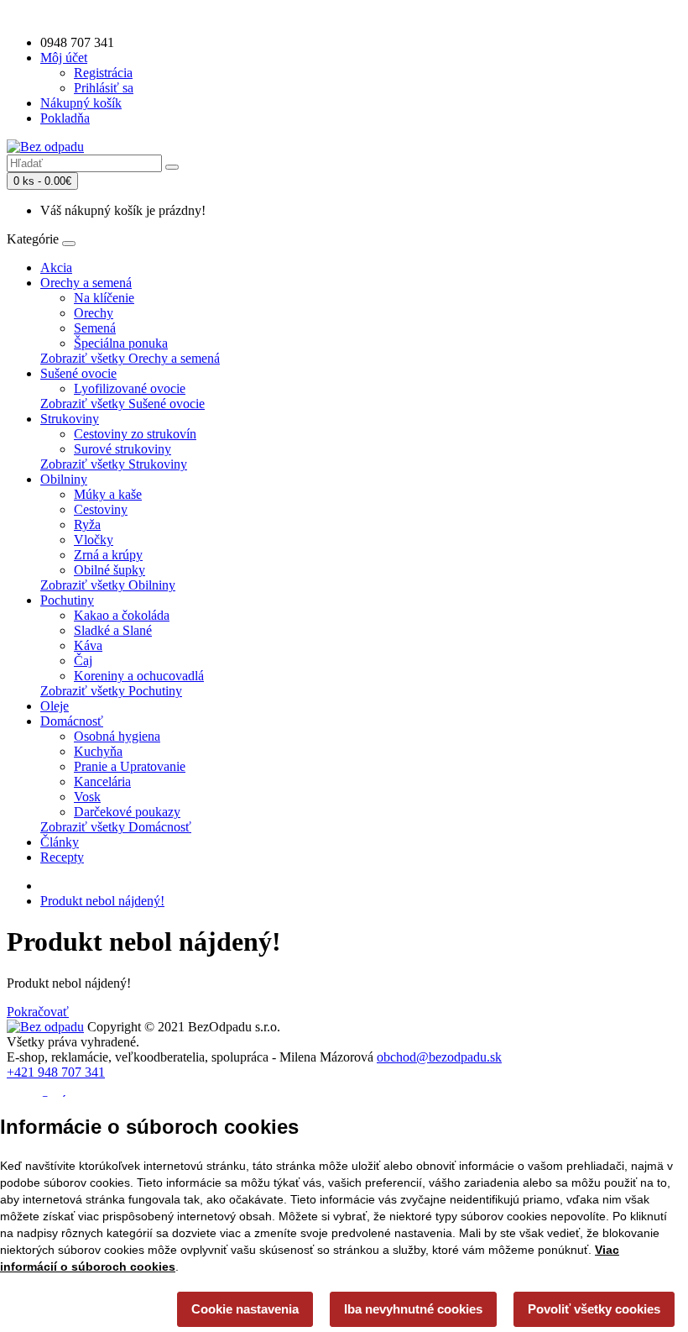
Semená (95, 328)
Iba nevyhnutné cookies (413, 1309)
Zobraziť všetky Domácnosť (115, 827)
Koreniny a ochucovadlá (139, 676)
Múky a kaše (108, 494)
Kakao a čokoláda (121, 615)
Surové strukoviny (122, 449)
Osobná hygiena (117, 736)
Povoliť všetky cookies (594, 1309)
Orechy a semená (86, 282)
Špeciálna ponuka (121, 343)
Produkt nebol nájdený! (102, 901)
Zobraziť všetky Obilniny (107, 585)
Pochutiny (67, 600)
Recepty (62, 857)
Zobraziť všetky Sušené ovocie (122, 403)
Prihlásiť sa (103, 88)
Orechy (93, 313)
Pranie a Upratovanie (129, 766)
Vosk (87, 796)
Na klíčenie (104, 298)
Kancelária (102, 781)
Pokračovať (38, 1011)
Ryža (87, 524)
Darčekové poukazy (127, 812)
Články (59, 842)
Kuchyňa (98, 751)
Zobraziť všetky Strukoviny (113, 464)
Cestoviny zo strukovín (135, 434)
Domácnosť (71, 721)
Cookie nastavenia (245, 1309)
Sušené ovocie (78, 373)
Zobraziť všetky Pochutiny (111, 691)
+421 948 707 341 (56, 1072)
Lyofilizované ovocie (129, 388)
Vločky (93, 539)
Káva (88, 645)
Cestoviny (101, 509)
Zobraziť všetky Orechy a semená (130, 358)
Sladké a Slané (113, 630)
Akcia (56, 267)
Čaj (83, 660)
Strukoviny (69, 419)
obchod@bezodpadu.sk (439, 1057)
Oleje (54, 706)
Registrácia (103, 73)
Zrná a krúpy (108, 555)
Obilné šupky (109, 570)
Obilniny (63, 479)
